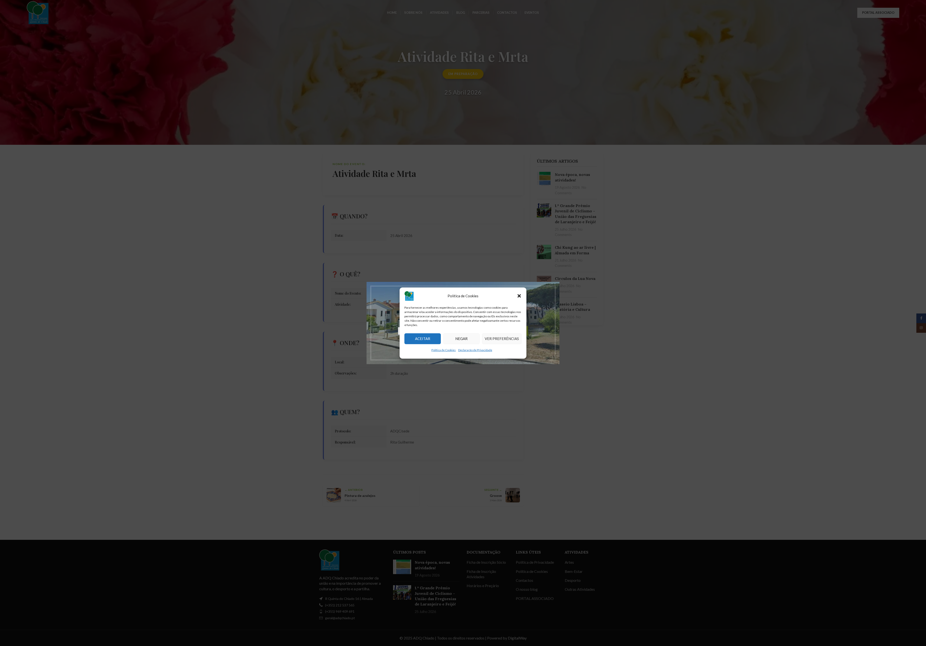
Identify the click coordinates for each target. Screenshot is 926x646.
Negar (461, 338)
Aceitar (422, 338)
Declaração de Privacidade (475, 350)
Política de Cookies (443, 350)
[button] (519, 295)
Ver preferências (502, 338)
